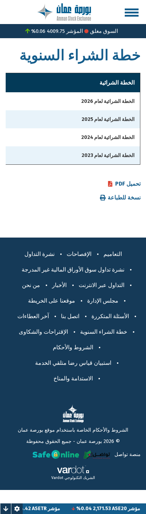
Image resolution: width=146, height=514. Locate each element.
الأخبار (59, 285)
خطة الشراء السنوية (103, 331)
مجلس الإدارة (102, 300)
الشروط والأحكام (73, 347)
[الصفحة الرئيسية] (64, 11)
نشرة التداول (39, 254)
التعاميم (112, 254)
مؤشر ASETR (50, 509)
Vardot (57, 477)
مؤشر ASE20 (130, 509)
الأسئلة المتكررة (110, 316)
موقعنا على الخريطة (51, 300)
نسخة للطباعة (124, 197)
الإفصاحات (79, 254)
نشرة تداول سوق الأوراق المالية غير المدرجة (73, 269)
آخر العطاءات (33, 316)
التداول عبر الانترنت (101, 285)
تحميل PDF (128, 184)
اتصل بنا (70, 316)
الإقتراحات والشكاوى (43, 331)
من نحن (31, 285)
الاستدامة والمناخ (73, 378)
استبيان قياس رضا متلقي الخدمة (73, 363)
